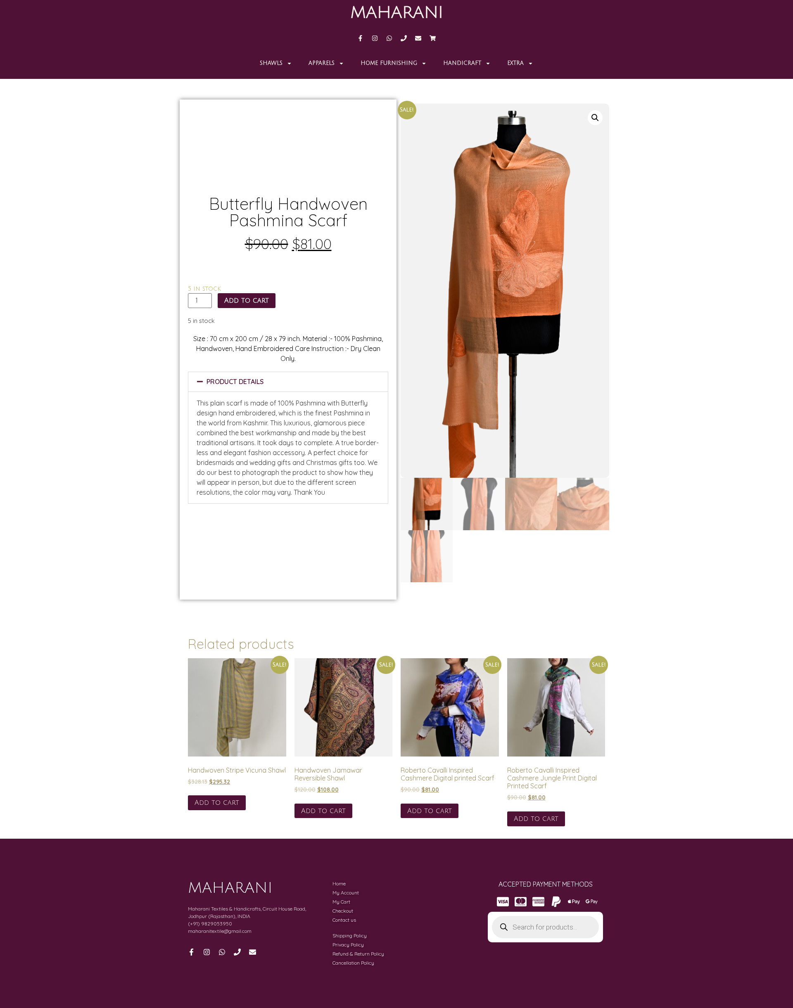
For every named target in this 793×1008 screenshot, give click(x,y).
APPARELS (322, 63)
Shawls (271, 63)
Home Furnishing (389, 63)
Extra (515, 63)
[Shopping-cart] (433, 38)
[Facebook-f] (360, 38)
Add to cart (246, 300)
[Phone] (404, 38)
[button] (288, 381)
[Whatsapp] (389, 38)
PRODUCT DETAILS (235, 381)
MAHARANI (396, 12)
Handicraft (462, 63)
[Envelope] (418, 38)
